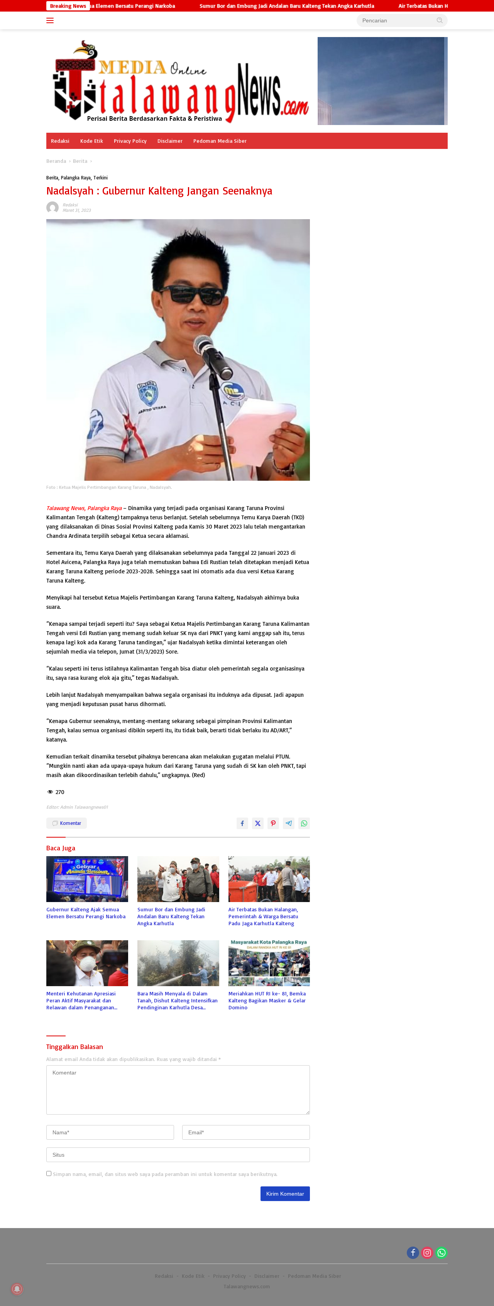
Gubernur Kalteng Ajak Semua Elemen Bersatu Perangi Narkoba (85, 912)
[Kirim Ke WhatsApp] (304, 823)
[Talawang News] (182, 80)
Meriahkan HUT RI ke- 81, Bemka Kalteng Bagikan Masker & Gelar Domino (267, 1000)
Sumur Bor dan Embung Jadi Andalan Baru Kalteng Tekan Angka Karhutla (245, 5)
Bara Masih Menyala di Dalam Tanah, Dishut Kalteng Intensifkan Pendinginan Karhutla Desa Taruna (177, 1000)
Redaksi (60, 140)
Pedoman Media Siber (220, 140)
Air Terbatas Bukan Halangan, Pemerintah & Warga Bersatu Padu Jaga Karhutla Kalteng (263, 916)
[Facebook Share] (242, 823)
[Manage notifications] (17, 1289)
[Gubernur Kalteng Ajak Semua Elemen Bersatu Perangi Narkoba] (87, 879)
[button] (440, 20)
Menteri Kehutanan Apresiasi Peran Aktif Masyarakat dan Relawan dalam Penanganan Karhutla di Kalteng (81, 1000)
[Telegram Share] (288, 823)
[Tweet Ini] (258, 823)
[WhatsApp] (441, 1253)
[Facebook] (413, 1253)
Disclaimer (170, 140)
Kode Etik (91, 140)
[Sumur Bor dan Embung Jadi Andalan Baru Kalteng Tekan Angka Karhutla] (178, 879)
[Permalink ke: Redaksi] (52, 207)
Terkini (100, 177)
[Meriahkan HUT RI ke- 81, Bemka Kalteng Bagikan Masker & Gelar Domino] (269, 963)
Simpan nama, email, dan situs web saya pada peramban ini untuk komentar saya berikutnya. (165, 1174)
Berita (52, 177)
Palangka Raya (76, 177)
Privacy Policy (130, 140)
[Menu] (51, 20)
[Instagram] (427, 1253)
